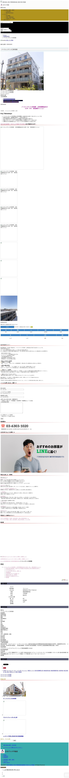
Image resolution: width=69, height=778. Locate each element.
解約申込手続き (9, 12)
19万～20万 (6, 102)
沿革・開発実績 (9, 17)
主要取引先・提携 (11, 18)
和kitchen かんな (4, 510)
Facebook (5, 756)
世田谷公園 (3, 485)
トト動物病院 (3, 491)
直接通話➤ (8, 572)
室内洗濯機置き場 (39, 670)
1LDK (4, 670)
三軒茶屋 (5, 99)
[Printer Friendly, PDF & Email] (64, 580)
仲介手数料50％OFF (14, 102)
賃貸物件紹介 (8, 561)
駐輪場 (20, 672)
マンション (24, 670)
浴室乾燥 (61, 670)
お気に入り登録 (9, 40)
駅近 (17, 672)
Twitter (4, 754)
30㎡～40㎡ (11, 100)
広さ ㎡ (20, 100)
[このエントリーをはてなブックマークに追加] (4, 776)
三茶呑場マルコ (3, 506)
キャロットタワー (4, 478)
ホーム (2, 561)
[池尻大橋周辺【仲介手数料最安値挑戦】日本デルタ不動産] (5, 5)
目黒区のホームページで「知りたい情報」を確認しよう (14, 556)
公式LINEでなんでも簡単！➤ (12, 573)
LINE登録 (8, 11)
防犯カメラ (12, 672)
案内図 (7, 577)
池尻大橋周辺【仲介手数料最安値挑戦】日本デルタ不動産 (21, 765)
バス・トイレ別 (17, 670)
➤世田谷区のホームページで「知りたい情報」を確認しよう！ (15, 558)
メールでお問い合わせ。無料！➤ (13, 571)
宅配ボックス (31, 670)
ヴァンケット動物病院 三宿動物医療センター (9, 488)
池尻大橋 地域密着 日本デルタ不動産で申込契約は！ (19, 124)
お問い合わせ (6, 19)
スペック (16, 100)
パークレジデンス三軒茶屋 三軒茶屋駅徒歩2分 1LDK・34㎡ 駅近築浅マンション (22, 567)
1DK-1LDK (5, 100)
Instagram (5, 757)
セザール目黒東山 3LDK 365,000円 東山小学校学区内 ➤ (15, 518)
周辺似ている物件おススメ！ (12, 576)
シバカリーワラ (3, 501)
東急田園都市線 (11, 99)
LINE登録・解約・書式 (8, 10)
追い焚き (7, 672)
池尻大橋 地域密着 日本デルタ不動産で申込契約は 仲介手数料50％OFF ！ (23, 568)
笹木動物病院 (3, 496)
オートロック (10, 670)
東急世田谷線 (47, 670)
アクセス (5, 14)
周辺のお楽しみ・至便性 (11, 574)
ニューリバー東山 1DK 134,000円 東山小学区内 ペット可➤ (15, 519)
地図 (32, 326)
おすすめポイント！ (10, 569)
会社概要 (8, 15)
